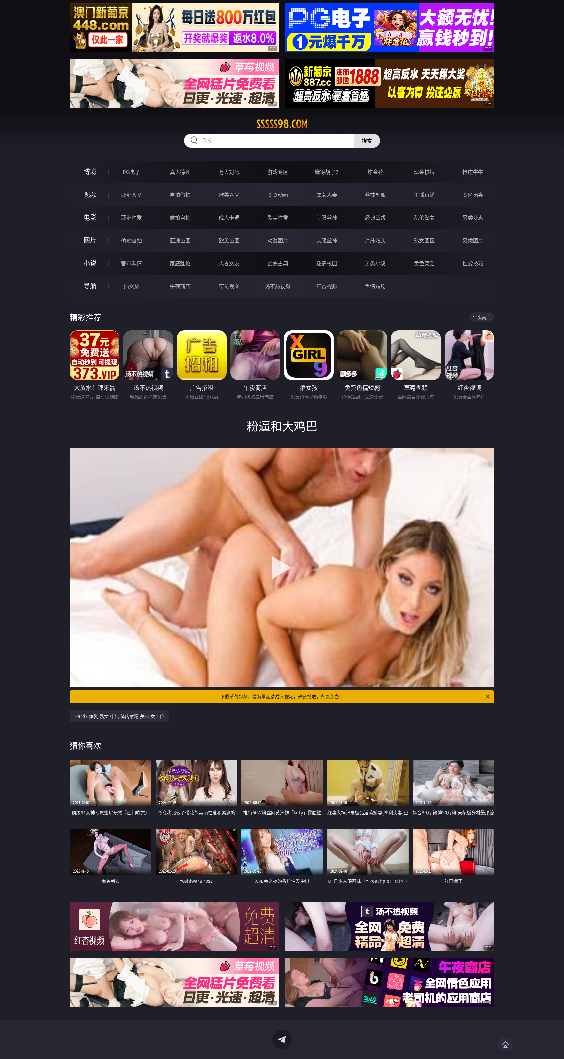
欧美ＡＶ (229, 194)
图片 (90, 240)
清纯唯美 (375, 240)
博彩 (90, 171)
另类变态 (472, 217)
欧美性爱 (277, 217)
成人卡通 (229, 217)
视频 (90, 194)
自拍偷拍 (180, 194)
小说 (90, 263)
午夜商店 (180, 286)
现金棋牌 (424, 172)
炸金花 (375, 172)
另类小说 (375, 263)
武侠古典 (277, 263)
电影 (90, 217)
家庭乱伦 (180, 263)
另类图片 (472, 240)
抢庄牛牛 (472, 172)
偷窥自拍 (131, 240)
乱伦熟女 (424, 217)
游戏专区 (277, 172)
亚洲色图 (180, 240)
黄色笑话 (424, 263)
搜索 (367, 140)
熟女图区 (424, 240)
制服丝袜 (326, 217)
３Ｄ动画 (277, 194)
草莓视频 (229, 286)
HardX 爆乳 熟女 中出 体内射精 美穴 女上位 (119, 716)
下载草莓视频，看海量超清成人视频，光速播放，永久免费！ (282, 696)
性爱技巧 (472, 263)
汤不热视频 (278, 286)
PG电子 (131, 172)
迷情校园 (326, 263)
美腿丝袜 (326, 240)
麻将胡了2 (326, 172)
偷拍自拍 (180, 217)
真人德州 (180, 172)
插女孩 (131, 286)
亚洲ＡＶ (131, 194)
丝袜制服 (375, 194)
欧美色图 (229, 240)
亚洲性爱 (131, 217)
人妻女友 (229, 263)
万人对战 (229, 172)
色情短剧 (375, 286)
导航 (90, 286)
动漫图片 (277, 240)
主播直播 (424, 194)
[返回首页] (505, 1044)
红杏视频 (326, 286)
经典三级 (375, 217)
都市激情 (131, 263)
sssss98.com (282, 124)
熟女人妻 (326, 194)
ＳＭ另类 (472, 194)
